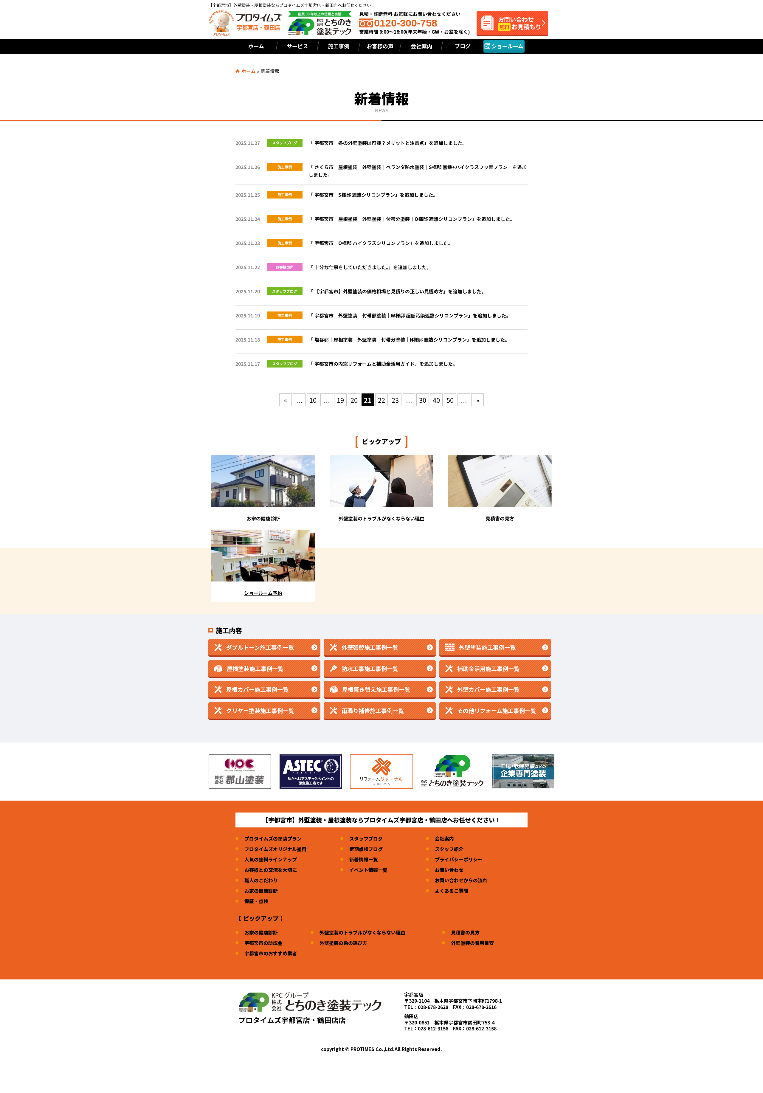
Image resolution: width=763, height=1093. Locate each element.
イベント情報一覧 (368, 869)
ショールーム (506, 46)
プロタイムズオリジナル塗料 (275, 848)
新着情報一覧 (363, 859)
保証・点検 (256, 901)
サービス (297, 46)
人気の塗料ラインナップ (270, 859)
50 (450, 399)
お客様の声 (380, 46)
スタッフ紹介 (449, 848)
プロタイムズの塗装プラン (273, 838)
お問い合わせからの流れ (461, 880)
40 (436, 399)
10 (313, 399)
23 (395, 399)
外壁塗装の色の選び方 (343, 942)
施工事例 (338, 46)
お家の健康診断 (261, 890)
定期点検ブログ (366, 848)
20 (354, 399)
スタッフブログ (366, 838)
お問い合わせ (449, 869)
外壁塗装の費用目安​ (472, 942)
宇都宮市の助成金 (263, 942)
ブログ (463, 46)
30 (422, 399)
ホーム (256, 46)
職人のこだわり (261, 880)
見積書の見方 (465, 932)
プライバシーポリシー (459, 859)
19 (340, 399)
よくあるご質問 (451, 890)
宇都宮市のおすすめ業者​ (270, 953)
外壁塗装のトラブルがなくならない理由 (362, 932)
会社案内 (421, 46)
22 (381, 399)
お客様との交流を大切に (270, 869)
